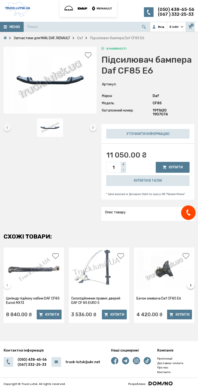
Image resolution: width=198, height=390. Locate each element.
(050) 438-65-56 (176, 9)
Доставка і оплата (170, 363)
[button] (7, 127)
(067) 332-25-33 (32, 365)
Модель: (108, 103)
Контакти (163, 372)
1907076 (160, 114)
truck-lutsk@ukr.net (82, 362)
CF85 (157, 103)
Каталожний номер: (118, 110)
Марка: (107, 96)
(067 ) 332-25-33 (176, 14)
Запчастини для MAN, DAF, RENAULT (42, 38)
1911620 (160, 110)
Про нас (162, 367)
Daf (156, 96)
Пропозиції (164, 358)
